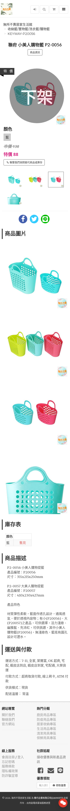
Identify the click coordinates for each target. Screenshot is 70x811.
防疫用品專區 (46, 719)
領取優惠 (61, 785)
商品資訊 (35, 52)
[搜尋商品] (44, 9)
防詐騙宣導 (10, 776)
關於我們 (8, 715)
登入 (20, 757)
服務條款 (8, 766)
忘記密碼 (8, 762)
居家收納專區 (46, 724)
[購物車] (54, 9)
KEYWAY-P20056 (21, 34)
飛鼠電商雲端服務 (37, 803)
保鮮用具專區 (46, 738)
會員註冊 (8, 757)
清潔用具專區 (46, 733)
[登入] (35, 9)
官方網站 (8, 724)
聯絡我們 (8, 719)
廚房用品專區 (46, 715)
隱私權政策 (10, 771)
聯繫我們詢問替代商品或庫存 (26, 162)
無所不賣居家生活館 (17, 25)
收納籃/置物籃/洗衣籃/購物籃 (29, 29)
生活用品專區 (46, 729)
